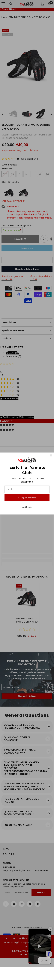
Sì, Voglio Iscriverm (27, 497)
